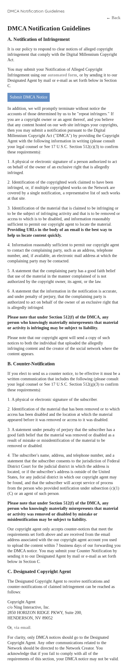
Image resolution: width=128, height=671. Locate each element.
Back (116, 18)
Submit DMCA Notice (28, 97)
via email (22, 627)
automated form (62, 75)
